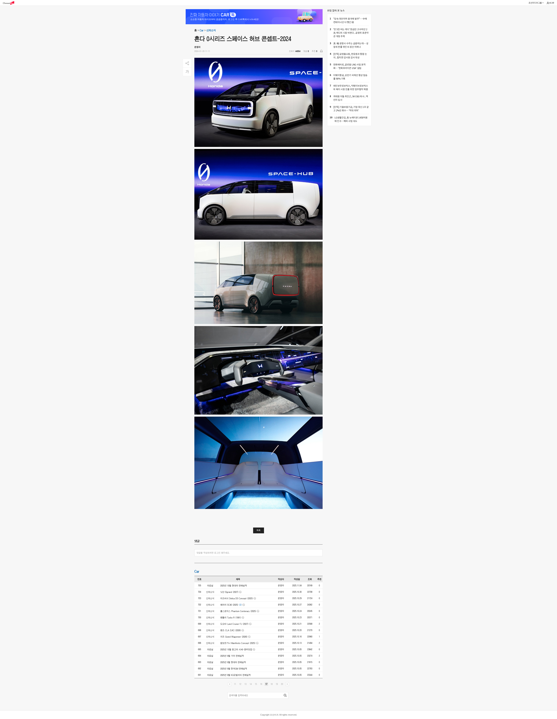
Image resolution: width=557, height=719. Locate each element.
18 (272, 684)
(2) (240, 604)
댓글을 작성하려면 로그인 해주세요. (213, 552)
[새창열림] (10, 3)
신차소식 (211, 30)
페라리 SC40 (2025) (229, 604)
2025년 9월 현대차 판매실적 (233, 662)
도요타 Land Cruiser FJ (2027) (234, 623)
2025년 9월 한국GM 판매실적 (233, 668)
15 (256, 684)
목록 (258, 530)
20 (282, 684)
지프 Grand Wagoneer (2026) (233, 636)
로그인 (551, 3)
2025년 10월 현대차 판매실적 (233, 585)
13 (245, 684)
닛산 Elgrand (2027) (229, 592)
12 (240, 684)
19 (277, 684)
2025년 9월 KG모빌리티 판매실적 (235, 675)
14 (251, 684)
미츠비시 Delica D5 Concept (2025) (236, 598)
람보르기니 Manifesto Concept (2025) (237, 643)
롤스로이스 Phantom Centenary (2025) (238, 611)
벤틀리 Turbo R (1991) (230, 617)
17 (266, 684)
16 (261, 684)
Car (202, 30)
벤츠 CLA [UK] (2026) (230, 630)
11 (235, 684)
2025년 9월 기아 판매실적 (232, 655)
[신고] (321, 51)
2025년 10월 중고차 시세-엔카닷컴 (236, 649)
